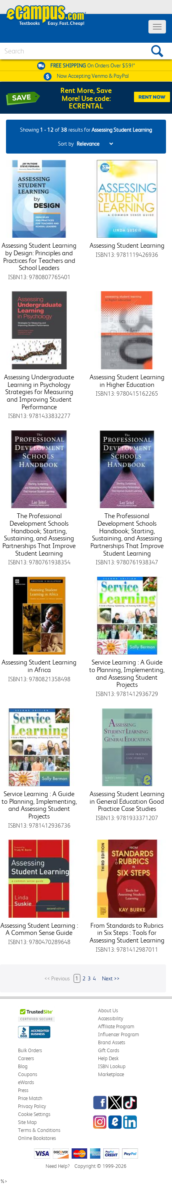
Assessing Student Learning (127, 245)
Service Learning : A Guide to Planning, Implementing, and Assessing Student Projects (126, 673)
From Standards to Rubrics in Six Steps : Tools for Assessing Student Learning (127, 932)
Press (23, 1090)
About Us (108, 1010)
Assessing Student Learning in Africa (39, 666)
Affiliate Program (116, 1026)
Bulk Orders (30, 1050)
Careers (26, 1058)
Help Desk (108, 1058)
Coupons (27, 1074)
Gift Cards (108, 1050)
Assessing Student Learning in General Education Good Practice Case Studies (127, 801)
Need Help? (58, 1166)
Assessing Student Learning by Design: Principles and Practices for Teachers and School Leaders (39, 256)
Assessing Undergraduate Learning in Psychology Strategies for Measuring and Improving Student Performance (39, 392)
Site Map (27, 1122)
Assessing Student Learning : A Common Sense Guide (39, 929)
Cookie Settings (34, 1114)
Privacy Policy (32, 1106)
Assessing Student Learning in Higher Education (127, 380)
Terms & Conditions (39, 1130)
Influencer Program (118, 1034)
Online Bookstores (37, 1138)
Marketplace (111, 1074)
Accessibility (110, 1018)
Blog (23, 1066)
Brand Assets (111, 1042)
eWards (26, 1082)
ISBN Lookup (112, 1066)
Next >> (111, 978)
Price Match (30, 1098)
